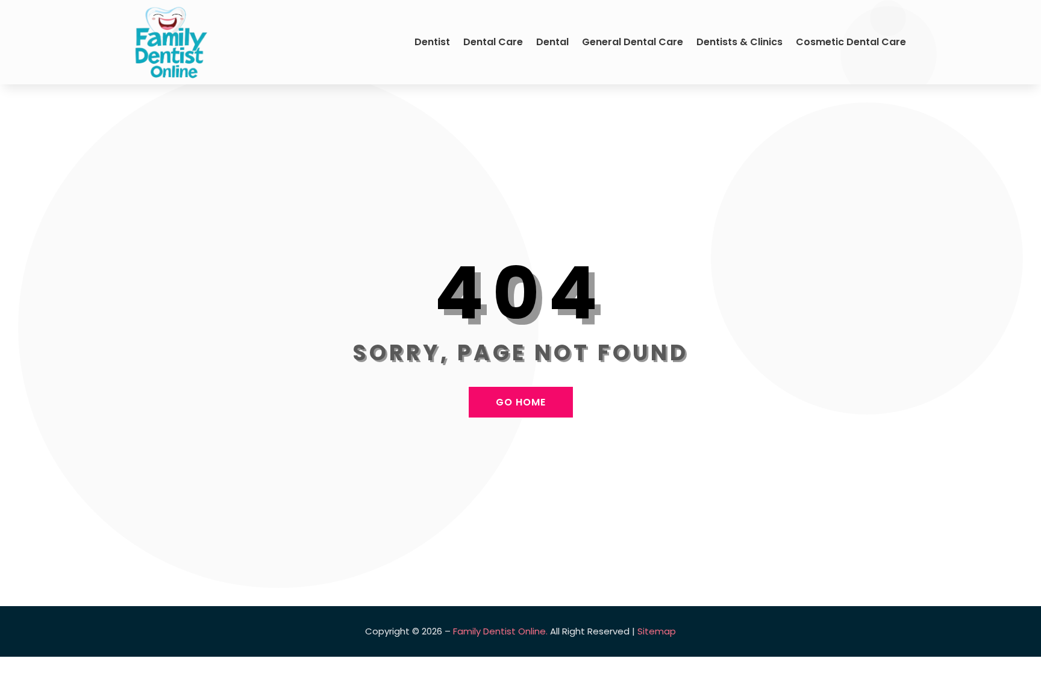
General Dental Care (632, 42)
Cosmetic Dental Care (851, 42)
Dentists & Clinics (739, 42)
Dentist (432, 42)
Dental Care (493, 42)
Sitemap (656, 631)
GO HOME (521, 402)
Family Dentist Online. (500, 631)
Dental (552, 42)
